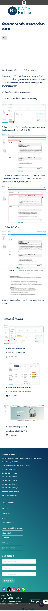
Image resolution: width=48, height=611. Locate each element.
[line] (23, 589)
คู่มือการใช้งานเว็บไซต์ (8, 548)
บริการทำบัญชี (6, 533)
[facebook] (4, 589)
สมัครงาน (5, 518)
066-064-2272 (6, 488)
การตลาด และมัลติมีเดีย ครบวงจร (12, 528)
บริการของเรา (6, 513)
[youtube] (18, 589)
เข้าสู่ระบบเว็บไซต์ (7, 543)
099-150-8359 (7, 484)
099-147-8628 (6, 480)
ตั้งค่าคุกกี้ (35, 601)
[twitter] (9, 589)
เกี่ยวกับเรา (5, 508)
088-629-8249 (6, 473)
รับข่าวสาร (8, 580)
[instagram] (14, 589)
